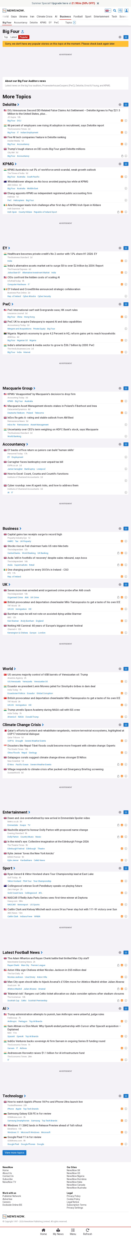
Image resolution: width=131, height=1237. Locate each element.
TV (29, 825)
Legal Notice (73, 1202)
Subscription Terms (76, 1205)
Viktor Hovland (14, 881)
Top (6, 37)
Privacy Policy (74, 1196)
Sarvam (11, 1048)
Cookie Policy (73, 1199)
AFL (40, 893)
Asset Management (40, 424)
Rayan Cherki (13, 965)
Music (38, 837)
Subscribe (8, 1179)
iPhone (11, 1109)
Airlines (23, 1048)
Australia (21, 177)
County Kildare (25, 212)
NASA (21, 717)
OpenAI (20, 1036)
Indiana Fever (26, 916)
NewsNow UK (73, 1170)
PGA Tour (27, 881)
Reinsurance (23, 424)
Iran (32, 16)
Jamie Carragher (15, 469)
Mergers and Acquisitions (19, 329)
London (41, 633)
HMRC (10, 541)
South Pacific (33, 177)
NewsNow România (76, 1179)
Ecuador (31, 693)
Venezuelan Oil (41, 681)
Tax (16, 541)
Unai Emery (30, 977)
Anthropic (12, 1021)
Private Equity (39, 329)
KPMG (43, 22)
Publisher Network (12, 1196)
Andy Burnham (27, 621)
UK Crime (34, 597)
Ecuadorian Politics (16, 693)
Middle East (32, 188)
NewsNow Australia (76, 1187)
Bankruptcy (29, 469)
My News (58, 1234)
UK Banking (43, 553)
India (10, 261)
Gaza (14, 16)
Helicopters (18, 200)
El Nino (11, 764)
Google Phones (28, 1144)
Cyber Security (44, 296)
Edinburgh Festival (16, 848)
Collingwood (31, 893)
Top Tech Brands (31, 1109)
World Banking (14, 436)
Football (78, 16)
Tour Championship (42, 881)
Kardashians (26, 860)
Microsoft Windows (30, 1132)
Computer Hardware (17, 284)
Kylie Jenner (13, 860)
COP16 (11, 741)
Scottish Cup (13, 1000)
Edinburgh (31, 848)
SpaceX (11, 1036)
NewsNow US (73, 1173)
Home (6, 1170)
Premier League (38, 965)
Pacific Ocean (22, 764)
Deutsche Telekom (16, 413)
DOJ (19, 120)
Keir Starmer (13, 621)
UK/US (11, 609)
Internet (26, 352)
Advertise (7, 1199)
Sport (88, 16)
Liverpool (41, 469)
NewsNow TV (9, 1182)
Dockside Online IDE (12, 1205)
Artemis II (12, 717)
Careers (7, 1202)
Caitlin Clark (13, 916)
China (19, 317)
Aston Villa (42, 977)
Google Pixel (13, 1144)
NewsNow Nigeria (75, 1176)
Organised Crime (15, 597)
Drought (19, 741)
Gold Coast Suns (15, 893)
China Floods (14, 752)
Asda (10, 565)
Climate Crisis (44, 16)
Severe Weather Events (35, 741)
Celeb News (39, 860)
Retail (31, 565)
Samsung (35, 1120)
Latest (14, 37)
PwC (56, 22)
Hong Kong (29, 317)
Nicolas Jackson (15, 977)
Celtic (23, 1000)
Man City (25, 965)
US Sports (34, 904)
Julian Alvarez (30, 989)
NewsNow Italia (74, 1182)
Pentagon (23, 1021)
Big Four (7, 22)
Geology (33, 752)
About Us (7, 1173)
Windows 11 (13, 1132)
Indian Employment (29, 132)
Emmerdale (13, 825)
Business (65, 16)
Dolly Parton (13, 837)
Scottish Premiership (37, 1000)
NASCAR (12, 904)
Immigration (21, 609)
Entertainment (101, 16)
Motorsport (23, 904)
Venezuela (27, 681)
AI (56, 16)
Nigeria (33, 340)
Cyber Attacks (29, 296)
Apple (18, 1109)
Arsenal (41, 989)
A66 (26, 597)
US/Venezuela (14, 681)
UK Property (25, 541)
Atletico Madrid (15, 989)
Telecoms (39, 413)
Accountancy (20, 22)
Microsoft (45, 1132)
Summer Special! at (63, 3)
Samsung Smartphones (18, 1120)
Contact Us (8, 1176)
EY (50, 22)
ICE (30, 609)
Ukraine (23, 16)
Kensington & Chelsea (18, 633)
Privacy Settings (75, 1207)
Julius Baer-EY (14, 272)
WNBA (37, 916)
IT (18, 132)
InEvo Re (11, 424)
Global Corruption (45, 693)
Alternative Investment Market (36, 272)
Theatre (41, 848)
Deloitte (34, 22)
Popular (24, 37)
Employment (17, 457)
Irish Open (12, 212)
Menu (73, 1234)
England (39, 621)
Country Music (27, 837)
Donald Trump (32, 717)
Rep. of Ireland (14, 296)
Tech (114, 16)
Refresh (87, 1234)
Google (40, 1144)
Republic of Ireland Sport (45, 212)
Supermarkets (20, 565)
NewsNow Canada (76, 1185)
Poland (30, 413)
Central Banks (14, 553)
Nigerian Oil (22, 340)
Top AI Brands (35, 1021)
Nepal (24, 752)
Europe (33, 633)
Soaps (23, 825)
